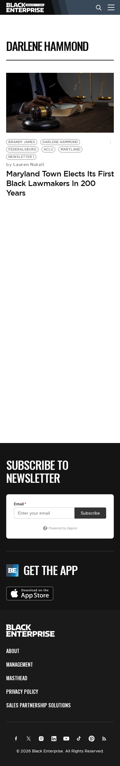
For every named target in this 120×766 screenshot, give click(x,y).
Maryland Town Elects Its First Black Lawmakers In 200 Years (60, 183)
